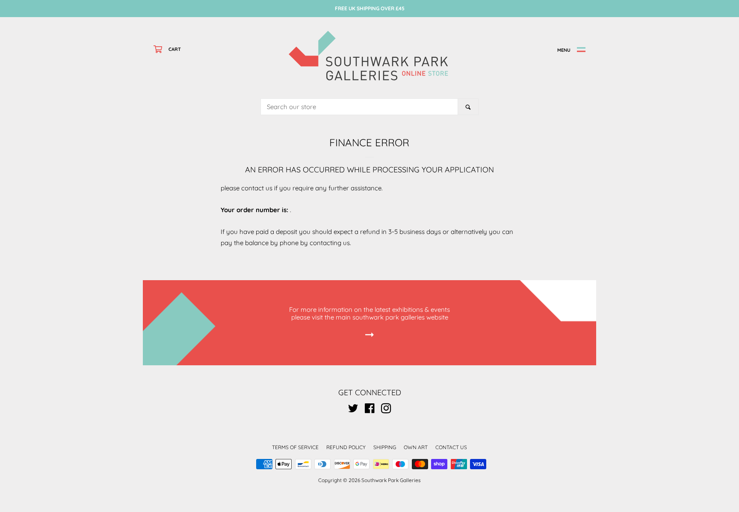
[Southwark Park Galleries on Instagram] (386, 410)
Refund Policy (346, 447)
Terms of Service (295, 447)
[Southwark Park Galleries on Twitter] (353, 410)
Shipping (384, 447)
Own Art (416, 447)
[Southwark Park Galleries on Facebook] (369, 410)
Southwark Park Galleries (391, 480)
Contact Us (451, 447)
